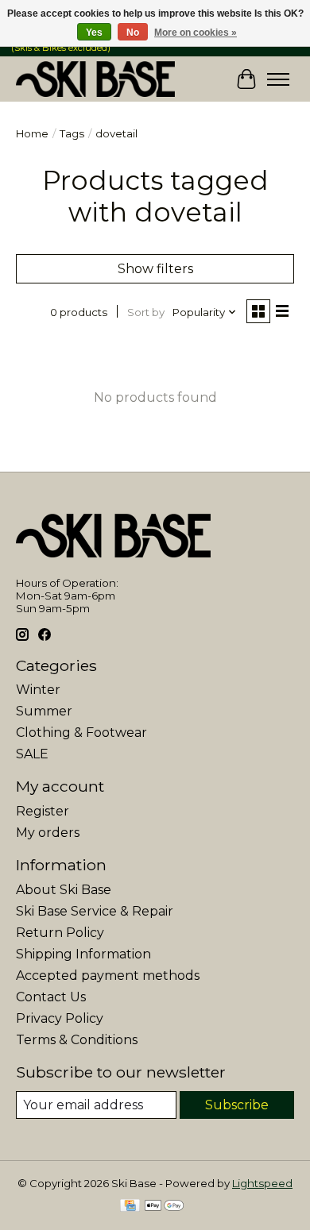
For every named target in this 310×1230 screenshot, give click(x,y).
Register (42, 811)
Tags (72, 133)
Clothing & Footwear (81, 732)
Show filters (155, 268)
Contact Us (51, 996)
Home (32, 133)
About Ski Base (63, 889)
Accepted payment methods (108, 975)
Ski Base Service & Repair (94, 911)
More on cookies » (195, 32)
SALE (32, 754)
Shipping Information (83, 954)
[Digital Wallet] (164, 1206)
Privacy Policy (59, 1018)
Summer (44, 711)
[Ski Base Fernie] (95, 79)
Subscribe (237, 1104)
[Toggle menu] (278, 79)
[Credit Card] (130, 1206)
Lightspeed (262, 1183)
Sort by (146, 312)
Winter (38, 689)
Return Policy (60, 932)
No (132, 32)
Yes (94, 32)
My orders (47, 832)
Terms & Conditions (77, 1039)
